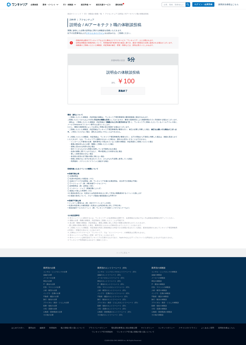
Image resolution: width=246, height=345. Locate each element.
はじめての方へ (17, 328)
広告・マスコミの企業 (51, 287)
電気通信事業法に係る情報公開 (124, 328)
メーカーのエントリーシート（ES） (111, 278)
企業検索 (34, 5)
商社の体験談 (156, 281)
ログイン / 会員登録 (203, 4)
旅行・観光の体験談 (159, 299)
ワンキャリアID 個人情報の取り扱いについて (135, 332)
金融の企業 (47, 275)
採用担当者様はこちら (228, 4)
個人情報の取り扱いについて (73, 328)
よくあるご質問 (207, 328)
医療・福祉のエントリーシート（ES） (112, 306)
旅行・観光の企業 (50, 299)
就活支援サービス (103, 5)
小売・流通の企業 (50, 309)
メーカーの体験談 (158, 278)
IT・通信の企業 (49, 284)
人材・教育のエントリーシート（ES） (112, 290)
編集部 (42, 328)
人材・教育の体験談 (159, 290)
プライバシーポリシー (98, 328)
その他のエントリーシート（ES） (110, 315)
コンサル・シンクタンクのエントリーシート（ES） (117, 272)
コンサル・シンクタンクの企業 (55, 272)
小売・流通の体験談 (159, 309)
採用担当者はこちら (226, 328)
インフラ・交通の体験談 (160, 293)
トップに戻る (122, 253)
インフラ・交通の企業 (51, 293)
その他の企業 (48, 315)
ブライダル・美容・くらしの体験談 (165, 303)
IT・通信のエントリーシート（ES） (111, 284)
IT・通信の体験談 (158, 284)
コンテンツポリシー (166, 328)
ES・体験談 (68, 5)
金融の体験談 (156, 275)
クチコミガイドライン (95, 33)
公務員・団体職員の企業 (52, 312)
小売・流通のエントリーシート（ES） (112, 309)
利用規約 (53, 328)
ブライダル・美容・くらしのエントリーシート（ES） (118, 303)
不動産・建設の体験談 (160, 296)
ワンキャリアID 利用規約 (102, 332)
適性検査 (119, 5)
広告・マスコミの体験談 (160, 287)
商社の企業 (47, 281)
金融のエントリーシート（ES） (109, 275)
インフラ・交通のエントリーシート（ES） (113, 293)
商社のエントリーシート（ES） (109, 281)
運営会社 (32, 328)
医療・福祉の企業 (50, 306)
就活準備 (85, 5)
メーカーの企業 (49, 278)
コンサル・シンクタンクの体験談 (164, 272)
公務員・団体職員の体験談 (161, 312)
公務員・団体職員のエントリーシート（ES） (114, 312)
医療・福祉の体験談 (159, 306)
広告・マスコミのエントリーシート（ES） (113, 287)
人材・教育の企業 (50, 290)
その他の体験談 (157, 315)
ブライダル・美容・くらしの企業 (56, 303)
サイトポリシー (147, 328)
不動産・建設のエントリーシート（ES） (113, 296)
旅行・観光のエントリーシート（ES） (112, 299)
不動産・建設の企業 (51, 296)
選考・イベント (49, 5)
